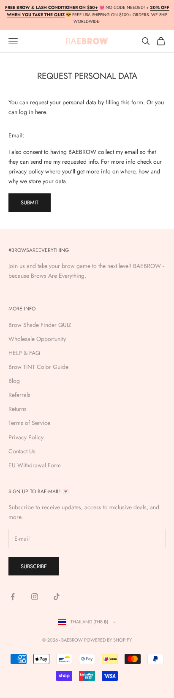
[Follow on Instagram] (34, 596)
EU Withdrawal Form (34, 465)
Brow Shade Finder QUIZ (39, 325)
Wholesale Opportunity (37, 339)
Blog (14, 381)
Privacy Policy (26, 437)
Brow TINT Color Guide (38, 367)
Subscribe (34, 566)
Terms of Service (29, 423)
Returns (17, 409)
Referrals (19, 395)
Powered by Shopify (108, 640)
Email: (16, 135)
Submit (29, 202)
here (40, 112)
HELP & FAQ (24, 353)
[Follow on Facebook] (12, 596)
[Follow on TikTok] (56, 596)
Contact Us (21, 451)
